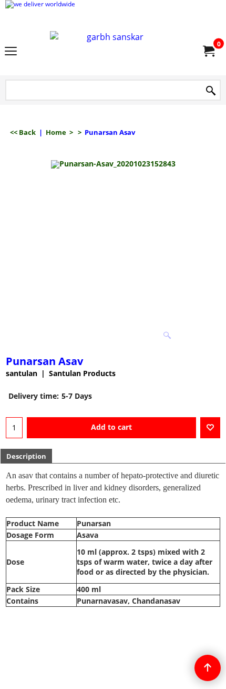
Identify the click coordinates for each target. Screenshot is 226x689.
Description (26, 456)
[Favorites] (210, 428)
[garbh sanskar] (111, 51)
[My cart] (208, 51)
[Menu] (11, 51)
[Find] (210, 91)
